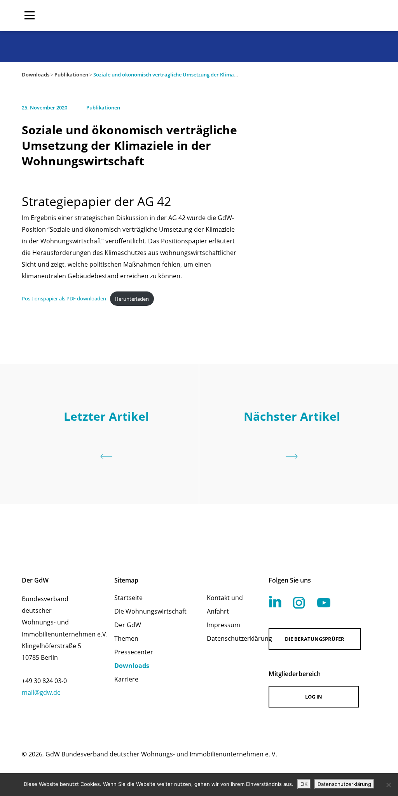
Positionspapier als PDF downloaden (64, 298)
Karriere (126, 679)
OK (303, 784)
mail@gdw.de (41, 692)
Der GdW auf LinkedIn (275, 601)
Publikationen (71, 74)
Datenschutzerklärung (227, 638)
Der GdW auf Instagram (299, 602)
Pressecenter (133, 652)
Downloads (35, 74)
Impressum (223, 625)
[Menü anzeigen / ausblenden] (29, 15)
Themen (126, 638)
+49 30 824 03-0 (44, 680)
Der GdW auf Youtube (324, 602)
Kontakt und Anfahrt (225, 604)
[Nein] (388, 785)
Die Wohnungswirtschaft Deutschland (326, 15)
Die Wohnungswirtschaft (150, 611)
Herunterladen (132, 298)
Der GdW (127, 625)
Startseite (128, 597)
